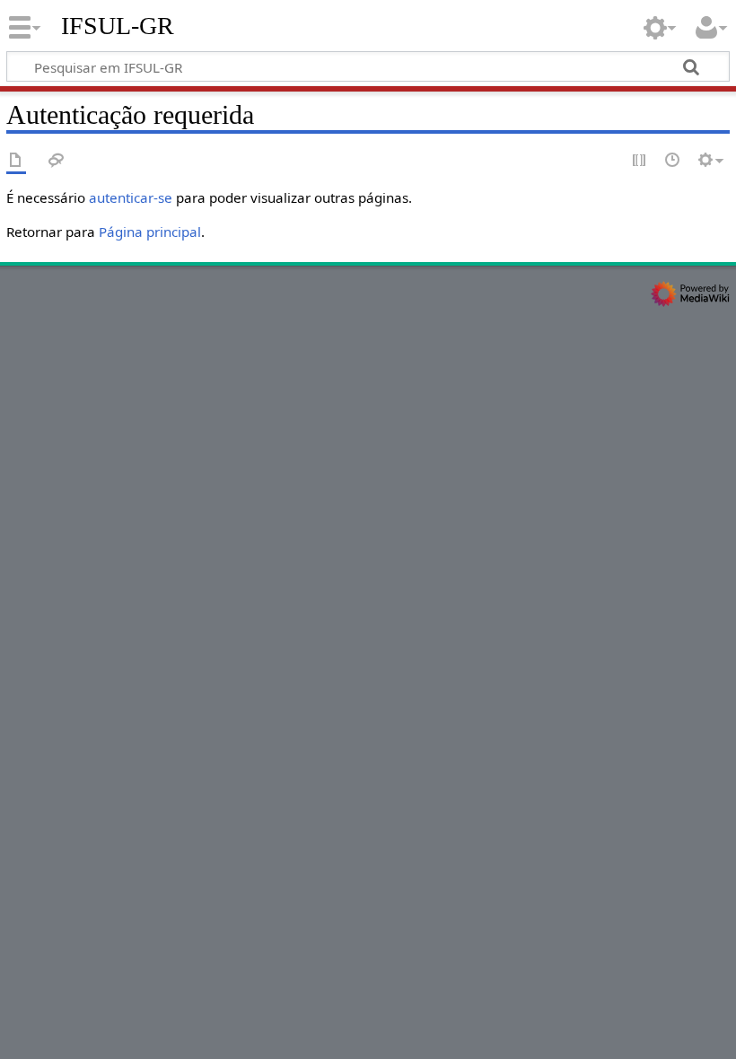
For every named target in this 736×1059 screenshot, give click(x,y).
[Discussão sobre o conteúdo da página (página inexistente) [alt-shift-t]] (56, 161)
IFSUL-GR (117, 26)
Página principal (150, 232)
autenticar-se (130, 197)
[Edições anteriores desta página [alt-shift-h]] (673, 161)
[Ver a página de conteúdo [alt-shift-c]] (16, 161)
